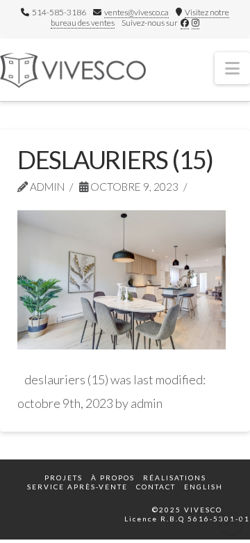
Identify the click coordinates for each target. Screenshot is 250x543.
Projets (63, 477)
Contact (156, 486)
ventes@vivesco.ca (136, 12)
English (203, 486)
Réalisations (174, 477)
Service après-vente (77, 486)
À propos (113, 477)
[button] (232, 68)
